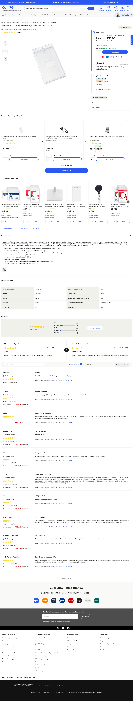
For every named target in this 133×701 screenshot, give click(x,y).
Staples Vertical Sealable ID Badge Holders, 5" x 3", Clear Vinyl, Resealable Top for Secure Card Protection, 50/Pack (119, 205)
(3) (77, 333)
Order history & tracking (9, 638)
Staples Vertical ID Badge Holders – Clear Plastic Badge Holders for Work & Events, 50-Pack (32, 205)
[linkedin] (63, 628)
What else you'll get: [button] (103, 89)
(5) (77, 323)
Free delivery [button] (28, 215)
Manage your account (8, 644)
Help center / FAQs (8, 650)
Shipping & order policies (9, 653)
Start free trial (123, 64)
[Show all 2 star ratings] (67, 330)
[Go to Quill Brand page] (36, 601)
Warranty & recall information (11, 656)
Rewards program (40, 641)
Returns (4, 641)
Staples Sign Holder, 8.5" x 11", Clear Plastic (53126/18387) (107, 136)
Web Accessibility (105, 650)
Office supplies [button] (85, 15)
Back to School (46, 15)
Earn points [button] (125, 27)
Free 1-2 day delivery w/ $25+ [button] (10, 217)
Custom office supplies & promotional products (49, 653)
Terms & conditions (35, 692)
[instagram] (58, 628)
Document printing (40, 656)
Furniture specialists (41, 662)
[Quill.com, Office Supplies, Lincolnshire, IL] (8, 685)
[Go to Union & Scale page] (88, 601)
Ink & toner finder (72, 641)
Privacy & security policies (10, 659)
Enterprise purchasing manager (44, 659)
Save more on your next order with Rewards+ (22, 2)
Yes (54, 380)
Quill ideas (38, 668)
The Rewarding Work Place (108, 644)
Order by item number (74, 647)
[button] (90, 8)
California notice (59, 692)
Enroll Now (111, 41)
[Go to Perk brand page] (62, 601)
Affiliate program (40, 671)
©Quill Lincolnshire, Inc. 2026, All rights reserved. (26, 685)
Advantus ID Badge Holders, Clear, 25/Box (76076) (19, 137)
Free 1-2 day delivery (100, 97)
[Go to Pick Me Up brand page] (53, 601)
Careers (102, 647)
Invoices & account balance (10, 647)
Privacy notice (47, 692)
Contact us (5, 662)
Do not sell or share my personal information (91, 692)
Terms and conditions (57, 621)
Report (69, 380)
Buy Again (37, 15)
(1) (77, 330)
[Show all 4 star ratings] (67, 325)
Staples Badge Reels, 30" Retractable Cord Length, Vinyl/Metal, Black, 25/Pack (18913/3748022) (62, 137)
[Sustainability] (5, 269)
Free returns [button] (97, 103)
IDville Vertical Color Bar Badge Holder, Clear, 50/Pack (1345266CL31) (76, 205)
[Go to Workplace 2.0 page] (96, 601)
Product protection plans (42, 665)
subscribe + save (58, 15)
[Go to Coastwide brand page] (45, 601)
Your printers (71, 644)
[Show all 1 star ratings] (67, 332)
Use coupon (85, 616)
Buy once (100, 32)
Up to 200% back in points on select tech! (66, 2)
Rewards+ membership (42, 638)
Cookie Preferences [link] (72, 692)
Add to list (96, 107)
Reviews (35, 229)
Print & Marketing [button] (70, 15)
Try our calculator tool (116, 68)
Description (7, 229)
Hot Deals (29, 15)
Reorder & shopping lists (74, 638)
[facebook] (68, 628)
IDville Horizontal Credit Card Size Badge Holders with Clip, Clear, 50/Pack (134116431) (54, 205)
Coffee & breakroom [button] (100, 15)
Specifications (22, 229)
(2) (77, 325)
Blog (101, 641)
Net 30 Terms (39, 650)
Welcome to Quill (105, 638)
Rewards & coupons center (75, 650)
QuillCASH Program (40, 644)
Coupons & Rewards (18, 15)
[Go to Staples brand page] (70, 601)
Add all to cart (66, 170)
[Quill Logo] (7, 7)
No (61, 380)
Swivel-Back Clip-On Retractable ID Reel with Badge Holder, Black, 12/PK (97, 205)
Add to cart (115, 52)
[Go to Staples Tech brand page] (79, 601)
